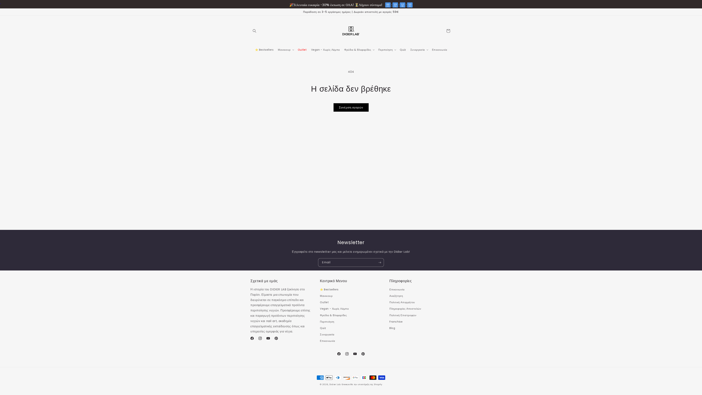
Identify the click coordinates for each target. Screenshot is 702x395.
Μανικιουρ (326, 296)
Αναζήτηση (396, 296)
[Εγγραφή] (380, 262)
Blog (392, 328)
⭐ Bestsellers (329, 289)
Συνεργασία (327, 334)
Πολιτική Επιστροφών (402, 315)
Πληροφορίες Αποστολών (405, 309)
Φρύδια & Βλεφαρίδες (333, 315)
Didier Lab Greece (339, 384)
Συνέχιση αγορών (351, 107)
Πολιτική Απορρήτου (402, 302)
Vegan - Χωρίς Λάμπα (334, 309)
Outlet (324, 302)
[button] (254, 31)
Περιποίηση (327, 321)
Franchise (396, 321)
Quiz (323, 328)
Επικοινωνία (327, 341)
